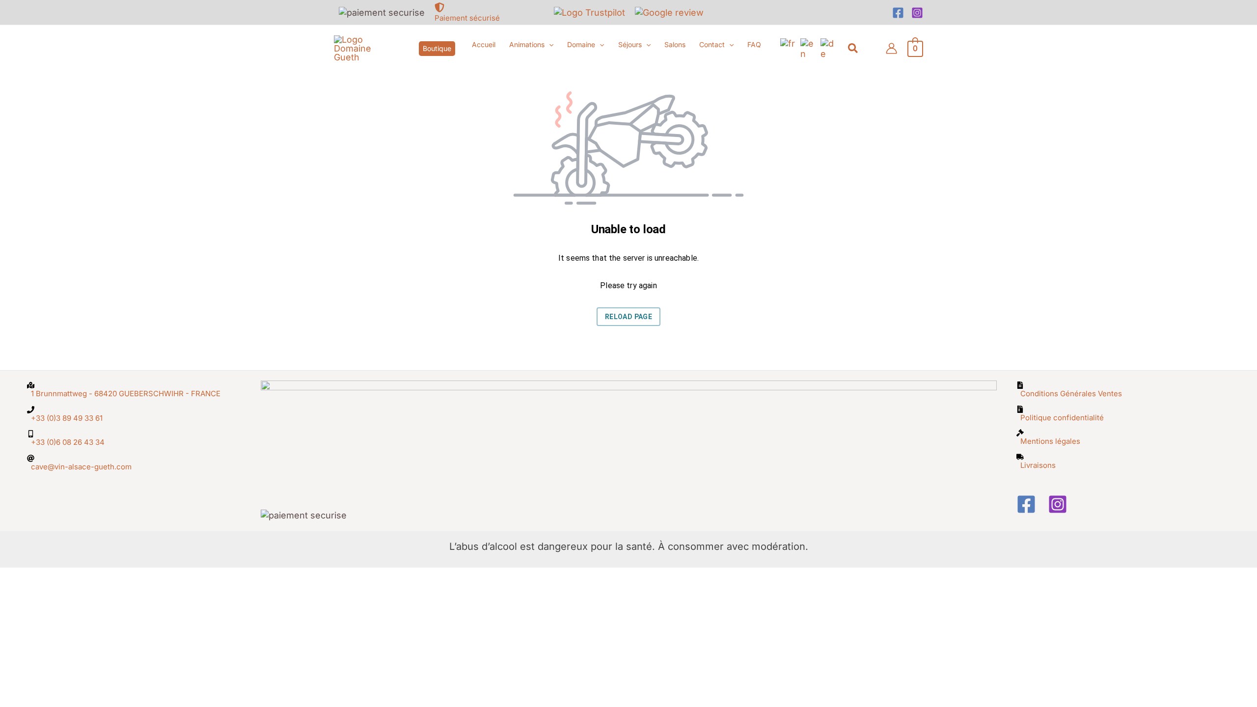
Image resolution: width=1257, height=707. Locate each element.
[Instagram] (917, 13)
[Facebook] (898, 13)
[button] (437, 48)
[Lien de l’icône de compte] (891, 48)
